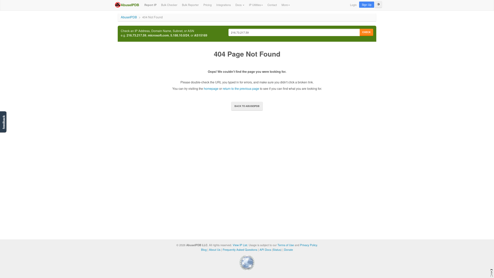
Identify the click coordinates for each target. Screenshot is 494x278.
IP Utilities (255, 5)
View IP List (240, 245)
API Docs (265, 249)
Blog (204, 249)
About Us (214, 249)
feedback (4, 122)
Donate (288, 249)
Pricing (207, 5)
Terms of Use (285, 245)
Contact (272, 5)
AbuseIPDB (129, 17)
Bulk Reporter (190, 5)
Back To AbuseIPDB (247, 106)
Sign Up (366, 5)
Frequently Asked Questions (240, 249)
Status (277, 249)
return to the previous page (241, 88)
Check (366, 32)
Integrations (223, 5)
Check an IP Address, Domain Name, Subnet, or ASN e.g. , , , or (164, 33)
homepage (211, 88)
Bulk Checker (169, 5)
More (285, 5)
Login (353, 5)
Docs (238, 5)
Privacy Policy (308, 245)
